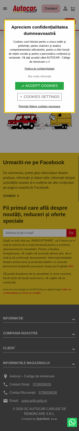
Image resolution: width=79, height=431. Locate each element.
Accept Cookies (39, 86)
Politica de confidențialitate (39, 68)
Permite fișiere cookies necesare (39, 106)
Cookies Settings (39, 97)
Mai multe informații (39, 76)
